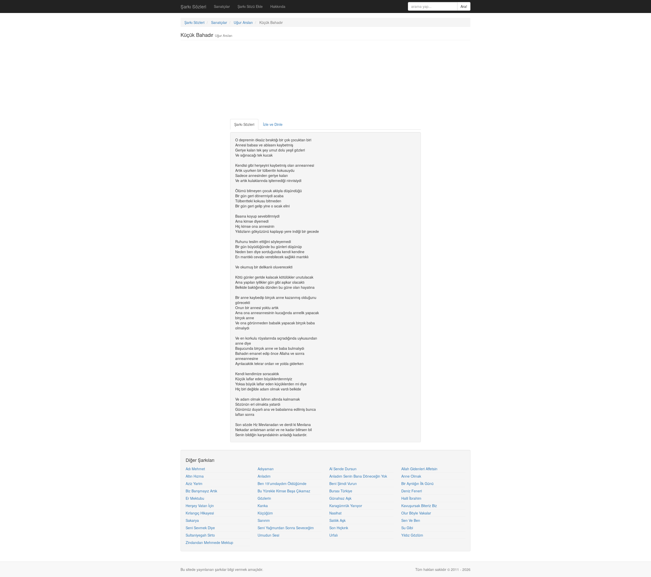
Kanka (263, 505)
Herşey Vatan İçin (200, 505)
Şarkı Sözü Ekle (250, 6)
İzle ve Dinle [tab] (273, 124)
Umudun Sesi (268, 535)
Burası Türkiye (340, 490)
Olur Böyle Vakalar (416, 512)
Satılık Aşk (337, 520)
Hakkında (277, 6)
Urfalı (333, 535)
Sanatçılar (222, 6)
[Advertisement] (325, 80)
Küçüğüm (265, 512)
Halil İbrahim (411, 498)
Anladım (264, 476)
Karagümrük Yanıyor (345, 505)
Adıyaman (266, 468)
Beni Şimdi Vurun (343, 483)
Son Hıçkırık (338, 527)
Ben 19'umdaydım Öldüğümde (282, 483)
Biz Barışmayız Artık (201, 490)
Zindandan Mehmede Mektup (209, 542)
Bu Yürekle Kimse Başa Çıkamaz (284, 490)
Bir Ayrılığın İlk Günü (417, 483)
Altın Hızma (195, 476)
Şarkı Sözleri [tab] (244, 124)
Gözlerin (264, 498)
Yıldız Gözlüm (412, 535)
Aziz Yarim (194, 483)
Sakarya (192, 520)
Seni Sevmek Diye (200, 527)
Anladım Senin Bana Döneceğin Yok (358, 476)
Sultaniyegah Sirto (200, 535)
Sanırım (264, 520)
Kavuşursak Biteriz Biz (419, 505)
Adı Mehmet (195, 468)
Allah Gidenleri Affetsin (419, 468)
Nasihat (335, 512)
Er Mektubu (195, 498)
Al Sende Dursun (343, 468)
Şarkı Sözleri (193, 6)
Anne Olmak (411, 476)
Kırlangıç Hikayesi (200, 512)
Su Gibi (407, 527)
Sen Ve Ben (410, 520)
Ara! (464, 6)
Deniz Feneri (411, 490)
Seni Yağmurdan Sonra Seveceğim (286, 527)
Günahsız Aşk (340, 498)
